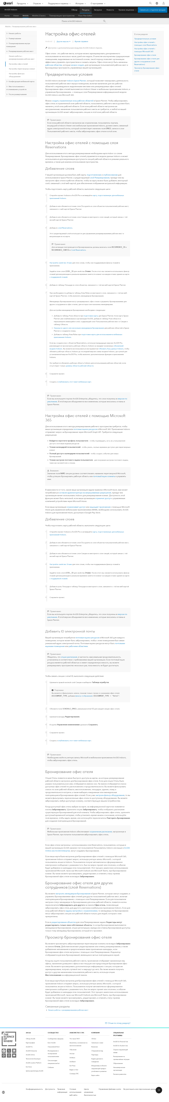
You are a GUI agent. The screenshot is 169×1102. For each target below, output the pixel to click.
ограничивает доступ (76, 507)
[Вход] (163, 3)
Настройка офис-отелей (18, 64)
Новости (110, 10)
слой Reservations (65, 228)
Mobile (26, 16)
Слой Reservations (78, 250)
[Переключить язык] (157, 3)
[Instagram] (9, 1055)
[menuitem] (35, 1039)
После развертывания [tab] (18, 94)
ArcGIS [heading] (28, 1033)
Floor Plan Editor (85, 16)
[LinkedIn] (14, 1051)
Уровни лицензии (126, 10)
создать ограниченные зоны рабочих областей (72, 101)
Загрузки (98, 10)
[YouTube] (14, 1055)
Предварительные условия (145, 39)
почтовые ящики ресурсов (85, 429)
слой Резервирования (99, 178)
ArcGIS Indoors (10, 10)
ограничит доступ (103, 498)
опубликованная (110, 175)
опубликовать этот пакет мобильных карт (74, 382)
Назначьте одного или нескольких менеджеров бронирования (79, 328)
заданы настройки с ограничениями (81, 911)
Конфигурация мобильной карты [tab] (21, 81)
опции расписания (69, 657)
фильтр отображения (83, 696)
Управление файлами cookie (110, 1089)
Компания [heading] (95, 1033)
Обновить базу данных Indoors (111, 349)
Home (7, 16)
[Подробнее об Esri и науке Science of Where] (9, 1039)
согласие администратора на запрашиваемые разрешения (85, 493)
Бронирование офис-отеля (145, 55)
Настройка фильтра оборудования (16, 75)
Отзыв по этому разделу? (119, 1023)
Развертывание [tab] (15, 38)
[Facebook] (4, 1051)
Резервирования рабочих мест (24, 27)
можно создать (77, 65)
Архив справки (81, 41)
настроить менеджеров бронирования (72, 894)
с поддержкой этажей (58, 277)
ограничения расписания (101, 832)
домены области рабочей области (79, 366)
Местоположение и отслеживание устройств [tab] (16, 88)
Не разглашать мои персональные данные (139, 1089)
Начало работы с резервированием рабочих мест (21, 57)
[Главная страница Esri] (8, 3)
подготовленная (94, 175)
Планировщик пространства (61, 16)
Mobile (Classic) (39, 16)
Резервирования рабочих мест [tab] (21, 51)
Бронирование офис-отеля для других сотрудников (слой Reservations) (146, 61)
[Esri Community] (4, 1055)
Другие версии (63, 41)
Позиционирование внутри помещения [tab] (18, 44)
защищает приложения (100, 507)
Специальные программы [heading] (118, 1034)
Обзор (74, 10)
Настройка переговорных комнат (22, 69)
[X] (9, 1051)
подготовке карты (91, 316)
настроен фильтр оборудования (110, 795)
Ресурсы (85, 10)
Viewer (16, 16)
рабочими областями (78, 646)
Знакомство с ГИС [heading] (77, 1033)
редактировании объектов (64, 922)
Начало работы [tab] (15, 33)
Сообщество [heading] (53, 1033)
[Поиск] (150, 3)
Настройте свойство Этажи (61, 263)
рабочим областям (53, 65)
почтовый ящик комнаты (104, 476)
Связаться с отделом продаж (152, 10)
